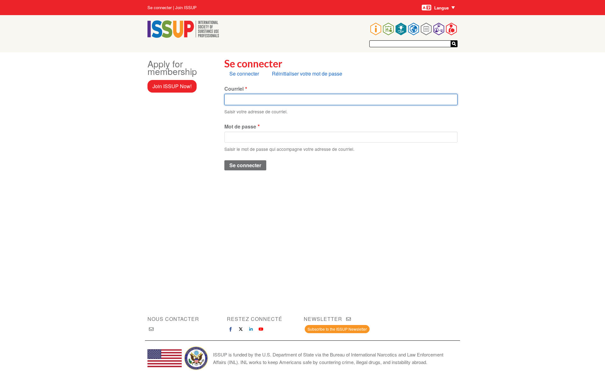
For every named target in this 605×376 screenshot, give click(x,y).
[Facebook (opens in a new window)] (230, 329)
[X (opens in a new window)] (241, 329)
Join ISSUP (186, 7)
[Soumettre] (454, 43)
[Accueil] (183, 35)
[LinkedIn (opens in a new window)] (251, 329)
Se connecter (159, 7)
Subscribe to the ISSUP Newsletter (337, 329)
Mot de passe (240, 126)
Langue (441, 8)
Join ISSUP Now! (172, 86)
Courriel (234, 88)
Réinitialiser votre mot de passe (307, 73)
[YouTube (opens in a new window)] (261, 329)
